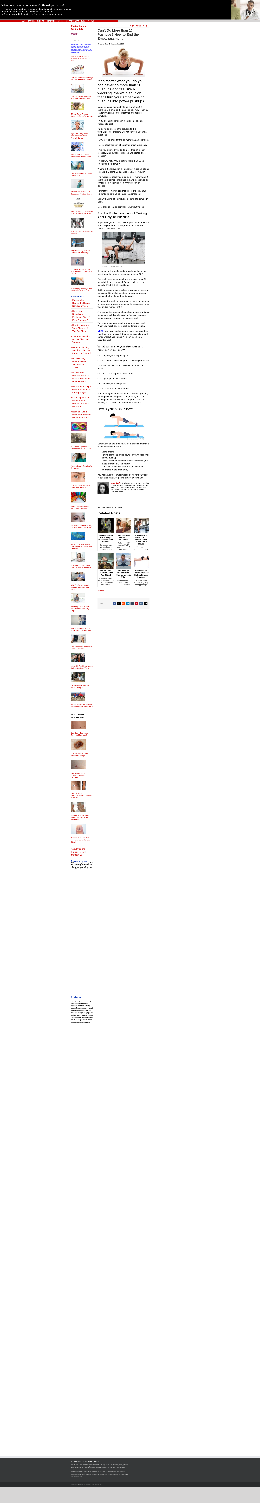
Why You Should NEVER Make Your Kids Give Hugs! (81, 629)
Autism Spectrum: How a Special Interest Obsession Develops (81, 546)
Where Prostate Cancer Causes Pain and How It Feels (80, 59)
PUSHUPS (101, 590)
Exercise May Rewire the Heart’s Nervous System (81, 303)
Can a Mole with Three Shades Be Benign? (79, 755)
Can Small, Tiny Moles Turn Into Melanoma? (79, 734)
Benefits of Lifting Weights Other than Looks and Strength (81, 350)
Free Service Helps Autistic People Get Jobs (81, 648)
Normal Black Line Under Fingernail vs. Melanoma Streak (80, 840)
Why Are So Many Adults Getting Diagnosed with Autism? (80, 587)
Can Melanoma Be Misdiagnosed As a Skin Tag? (78, 775)
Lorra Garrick (116, 483)
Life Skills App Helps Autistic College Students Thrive (82, 667)
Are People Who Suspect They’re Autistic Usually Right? (80, 609)
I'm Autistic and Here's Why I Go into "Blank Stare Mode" (82, 527)
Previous (136, 26)
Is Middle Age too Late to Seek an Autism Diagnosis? (81, 567)
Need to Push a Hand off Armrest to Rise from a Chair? (81, 415)
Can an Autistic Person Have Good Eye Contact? (82, 487)
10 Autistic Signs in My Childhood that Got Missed (81, 448)
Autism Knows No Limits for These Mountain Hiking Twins (82, 706)
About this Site (78, 849)
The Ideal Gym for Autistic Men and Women (81, 339)
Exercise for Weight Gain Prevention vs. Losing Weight (81, 389)
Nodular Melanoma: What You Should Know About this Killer (82, 796)
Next (145, 26)
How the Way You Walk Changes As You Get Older (80, 328)
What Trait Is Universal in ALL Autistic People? (80, 507)
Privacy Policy (78, 852)
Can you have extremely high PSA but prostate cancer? (82, 79)
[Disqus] (124, 634)
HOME (74, 34)
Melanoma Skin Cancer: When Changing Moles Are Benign (80, 817)
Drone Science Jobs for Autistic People (80, 687)
